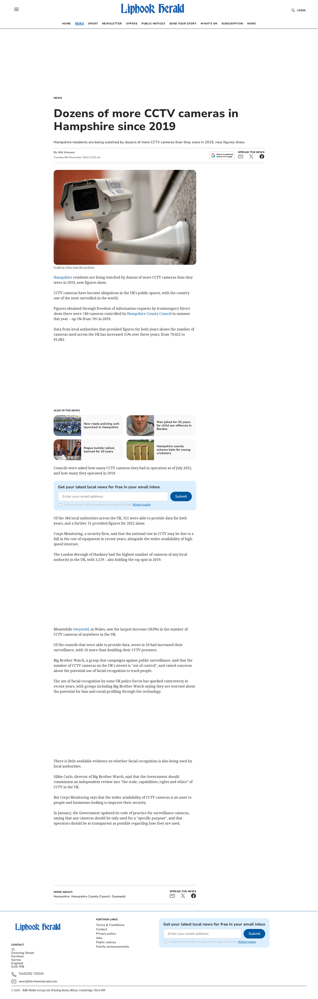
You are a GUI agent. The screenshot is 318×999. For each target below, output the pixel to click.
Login (301, 10)
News (58, 98)
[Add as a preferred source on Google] (222, 155)
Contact (101, 929)
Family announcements (112, 947)
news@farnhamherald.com (38, 981)
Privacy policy (106, 934)
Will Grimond (66, 152)
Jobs (99, 938)
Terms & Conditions (110, 925)
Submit (181, 496)
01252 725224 (33, 974)
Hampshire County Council (149, 313)
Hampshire (63, 277)
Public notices (106, 942)
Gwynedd (81, 629)
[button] (16, 9)
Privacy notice (142, 504)
